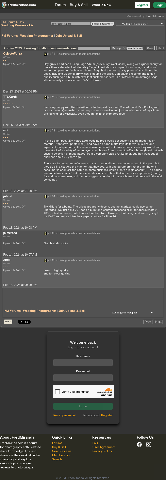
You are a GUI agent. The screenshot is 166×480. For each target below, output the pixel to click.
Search (57, 459)
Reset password (64, 415)
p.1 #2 (51, 97)
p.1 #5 (51, 233)
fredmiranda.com (22, 5)
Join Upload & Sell (69, 35)
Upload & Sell (11, 64)
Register (142, 5)
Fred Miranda (155, 16)
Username (83, 356)
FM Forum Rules (12, 22)
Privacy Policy (102, 451)
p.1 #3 (51, 130)
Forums (57, 443)
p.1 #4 (51, 196)
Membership (61, 455)
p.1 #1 (51, 53)
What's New (101, 5)
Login (160, 5)
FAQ (95, 443)
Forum (60, 5)
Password (83, 371)
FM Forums (10, 35)
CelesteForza (12, 53)
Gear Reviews (61, 451)
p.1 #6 (51, 260)
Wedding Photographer (36, 35)
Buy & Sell (79, 5)
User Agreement (103, 447)
